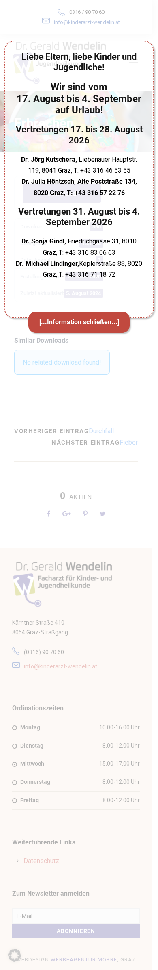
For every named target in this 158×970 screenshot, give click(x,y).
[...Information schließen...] (79, 322)
